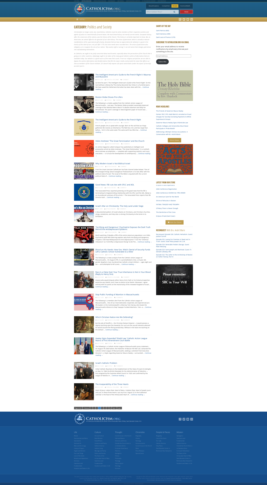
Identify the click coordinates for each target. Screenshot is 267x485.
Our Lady (158, 441)
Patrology (117, 466)
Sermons (76, 461)
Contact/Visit (166, 6)
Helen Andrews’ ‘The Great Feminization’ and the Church (119, 141)
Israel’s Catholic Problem (106, 363)
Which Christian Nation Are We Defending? (114, 317)
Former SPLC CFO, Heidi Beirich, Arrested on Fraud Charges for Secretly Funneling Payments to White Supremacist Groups (173, 116)
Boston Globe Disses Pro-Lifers (109, 97)
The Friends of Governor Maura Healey (169, 111)
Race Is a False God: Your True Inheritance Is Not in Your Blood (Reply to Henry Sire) (123, 273)
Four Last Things (78, 453)
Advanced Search (174, 15)
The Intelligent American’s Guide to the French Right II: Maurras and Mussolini (123, 75)
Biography (138, 436)
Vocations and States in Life (82, 468)
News (137, 448)
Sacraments (77, 441)
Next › (114, 408)
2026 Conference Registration (166, 186)
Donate (175, 6)
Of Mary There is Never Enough (167, 205)
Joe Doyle (109, 100)
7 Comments (119, 366)
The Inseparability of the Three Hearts (111, 384)
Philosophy (118, 458)
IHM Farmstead (162, 1)
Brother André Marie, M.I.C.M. (94, 480)
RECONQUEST (161, 230)
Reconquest (111, 1)
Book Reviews (99, 438)
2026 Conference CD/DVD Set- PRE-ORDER (170, 190)
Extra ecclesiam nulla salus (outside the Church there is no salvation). (164, 480)
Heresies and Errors (121, 441)
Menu (82, 19)
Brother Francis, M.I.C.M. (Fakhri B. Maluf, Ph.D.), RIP (113, 478)
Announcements (140, 443)
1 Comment (125, 79)
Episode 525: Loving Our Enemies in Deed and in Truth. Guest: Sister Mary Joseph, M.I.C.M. (173, 240)
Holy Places (159, 446)
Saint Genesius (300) (163, 34)
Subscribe (162, 62)
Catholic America (99, 446)
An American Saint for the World (167, 194)
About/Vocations (154, 6)
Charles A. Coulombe (112, 79)
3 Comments (122, 209)
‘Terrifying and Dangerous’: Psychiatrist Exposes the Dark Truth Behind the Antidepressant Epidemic (122, 228)
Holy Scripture (119, 463)
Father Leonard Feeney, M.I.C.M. (118, 476)
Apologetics (118, 453)
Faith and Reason (120, 438)
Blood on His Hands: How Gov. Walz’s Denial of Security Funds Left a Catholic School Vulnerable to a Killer (122, 250)
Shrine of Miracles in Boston (166, 198)
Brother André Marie (112, 144)
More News (174, 140)
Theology (117, 461)
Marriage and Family (100, 451)
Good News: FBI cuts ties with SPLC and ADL (114, 184)
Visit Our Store (175, 222)
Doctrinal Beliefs (185, 6)
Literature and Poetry (101, 443)
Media (186, 12)
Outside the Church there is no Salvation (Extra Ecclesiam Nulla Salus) (123, 445)
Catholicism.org (111, 166)
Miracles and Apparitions (81, 458)
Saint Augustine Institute (133, 1)
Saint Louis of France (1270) (165, 37)
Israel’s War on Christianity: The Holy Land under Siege (119, 206)
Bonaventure (139, 483)
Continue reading (102, 112)
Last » (119, 408)
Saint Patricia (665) (162, 31)
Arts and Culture (99, 436)
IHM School (120, 1)
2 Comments (122, 187)
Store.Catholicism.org (100, 1)
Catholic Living (99, 448)
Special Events (140, 453)
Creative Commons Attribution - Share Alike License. (179, 478)
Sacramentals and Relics (81, 438)
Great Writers (98, 441)
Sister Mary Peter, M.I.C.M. (114, 480)
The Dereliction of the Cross (166, 209)
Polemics (117, 451)
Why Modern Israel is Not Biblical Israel (112, 163)
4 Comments (126, 144)
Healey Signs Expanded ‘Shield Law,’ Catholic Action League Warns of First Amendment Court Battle (121, 339)
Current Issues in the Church (123, 436)
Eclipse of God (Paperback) (165, 217)
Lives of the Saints (79, 456)
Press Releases (140, 451)
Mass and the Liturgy (80, 446)
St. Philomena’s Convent (148, 1)
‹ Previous (86, 408)
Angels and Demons (79, 451)
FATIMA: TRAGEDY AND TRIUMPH (167, 201)
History (117, 456)
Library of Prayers (79, 448)
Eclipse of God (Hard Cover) (165, 213)
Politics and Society (100, 453)
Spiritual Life (77, 443)
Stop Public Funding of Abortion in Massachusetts (117, 294)
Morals (76, 436)
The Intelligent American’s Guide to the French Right (118, 119)
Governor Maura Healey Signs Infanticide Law (172, 123)
